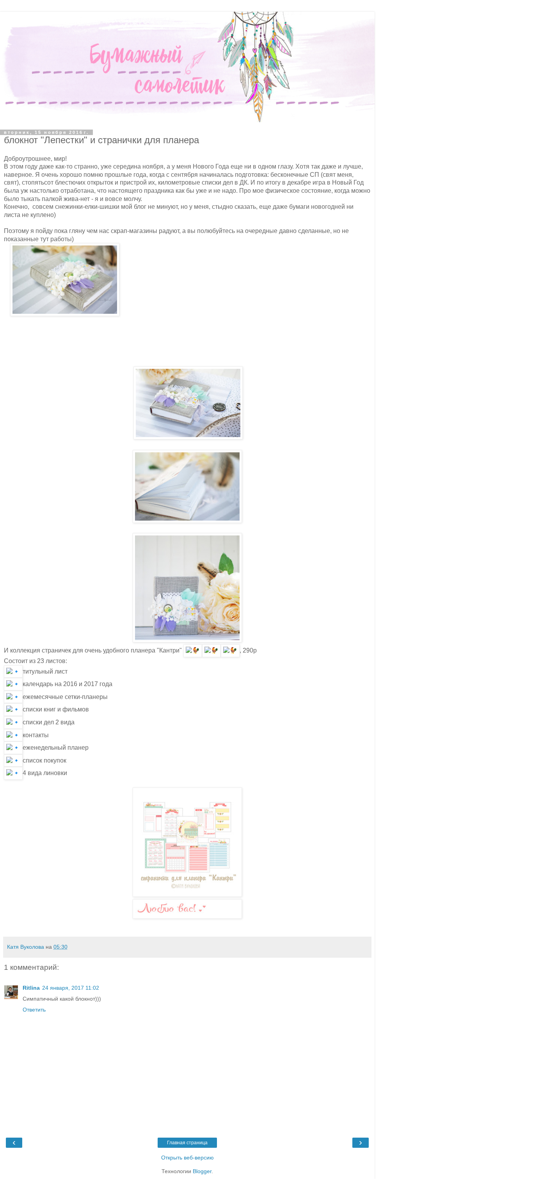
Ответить (34, 1010)
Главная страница (187, 1142)
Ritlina (31, 988)
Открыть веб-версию (187, 1157)
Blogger (202, 1171)
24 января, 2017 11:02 (70, 988)
